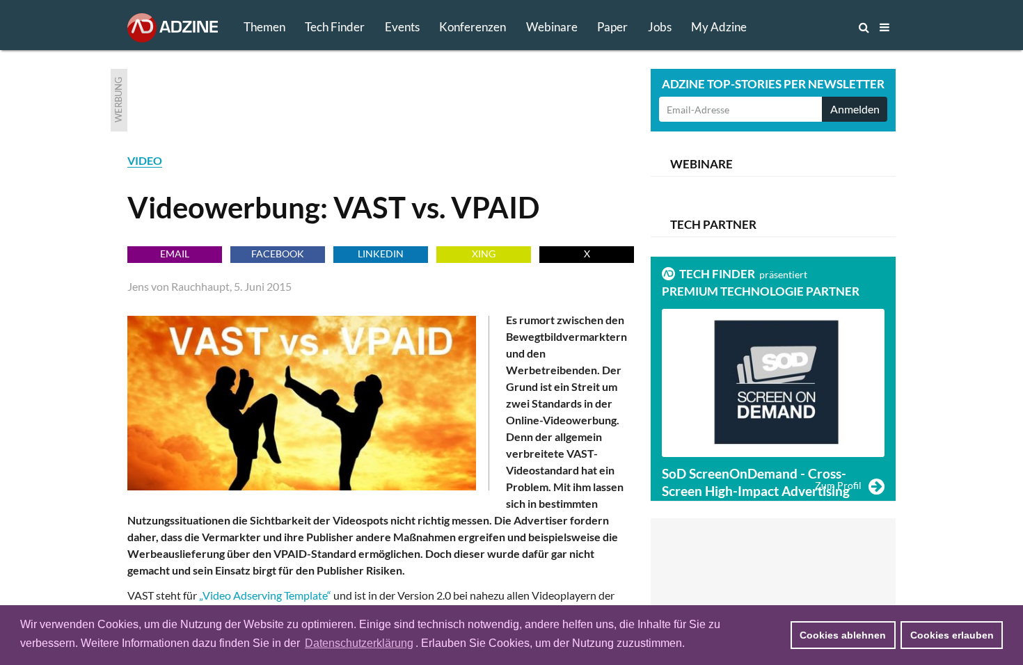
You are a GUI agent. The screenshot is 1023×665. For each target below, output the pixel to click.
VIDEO (144, 160)
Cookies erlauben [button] (952, 635)
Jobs (660, 26)
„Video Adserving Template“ (265, 595)
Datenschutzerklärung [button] (359, 643)
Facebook (277, 253)
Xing (483, 253)
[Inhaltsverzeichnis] (884, 27)
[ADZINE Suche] (818, 27)
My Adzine (719, 26)
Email (174, 253)
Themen (264, 26)
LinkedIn (381, 253)
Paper (612, 26)
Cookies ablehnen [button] (843, 635)
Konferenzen (472, 26)
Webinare (552, 26)
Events (402, 26)
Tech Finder (335, 26)
